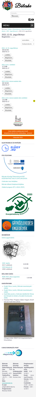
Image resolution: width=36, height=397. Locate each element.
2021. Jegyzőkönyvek (12, 31)
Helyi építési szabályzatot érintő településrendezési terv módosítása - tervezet (18, 132)
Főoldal (9, 29)
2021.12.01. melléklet (8, 64)
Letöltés (7, 55)
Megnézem (8, 57)
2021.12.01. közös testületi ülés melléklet (14, 98)
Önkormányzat (16, 29)
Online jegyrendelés (8, 237)
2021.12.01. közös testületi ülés (11, 81)
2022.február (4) (7, 267)
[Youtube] (32, 19)
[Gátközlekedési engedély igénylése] (18, 225)
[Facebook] (29, 19)
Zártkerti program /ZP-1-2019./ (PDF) (13, 187)
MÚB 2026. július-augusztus (11, 277)
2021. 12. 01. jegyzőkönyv (10, 48)
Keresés (15, 16)
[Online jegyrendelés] (18, 249)
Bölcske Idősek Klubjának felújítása (13, 184)
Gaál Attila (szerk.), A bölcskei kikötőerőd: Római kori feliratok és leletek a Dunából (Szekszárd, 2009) (19, 296)
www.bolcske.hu (7, 383)
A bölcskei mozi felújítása (9, 181)
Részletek (8, 60)
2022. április (6, 263)
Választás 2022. (18, 137)
